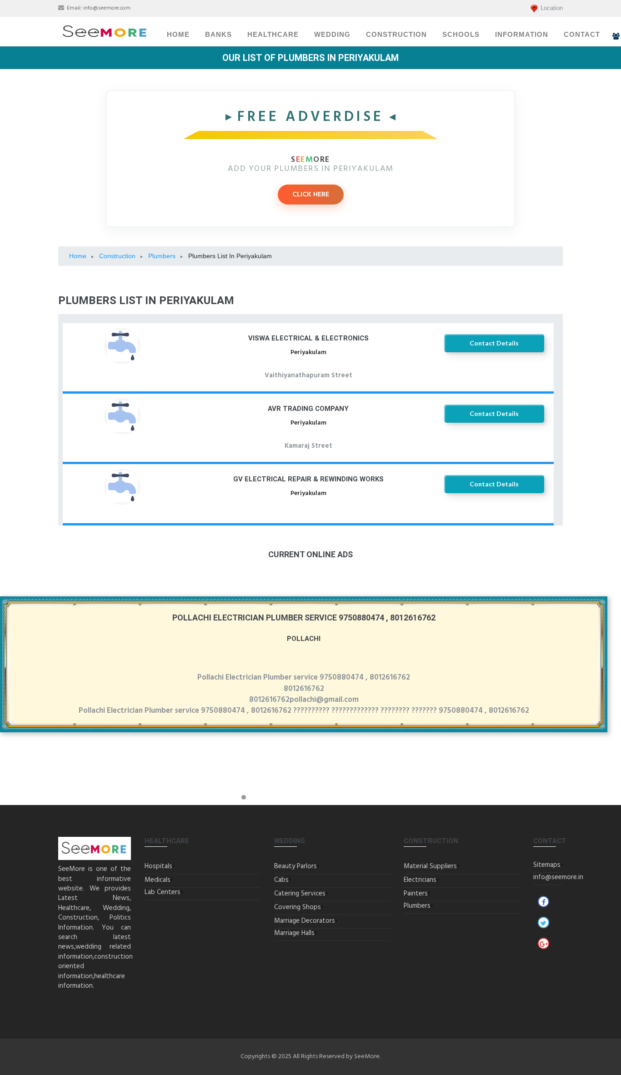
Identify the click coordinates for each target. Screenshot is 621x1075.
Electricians (420, 880)
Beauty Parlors (295, 866)
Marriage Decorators (304, 920)
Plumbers (417, 905)
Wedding (332, 34)
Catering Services (300, 893)
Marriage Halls (294, 933)
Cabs (281, 880)
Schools (461, 34)
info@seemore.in (558, 877)
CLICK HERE (310, 194)
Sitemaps (547, 865)
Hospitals (158, 866)
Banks (218, 34)
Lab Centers (162, 892)
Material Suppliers (430, 866)
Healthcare (273, 34)
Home (178, 34)
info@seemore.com (106, 8)
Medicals (157, 880)
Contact (582, 34)
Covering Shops (297, 907)
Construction (396, 34)
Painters (416, 893)
